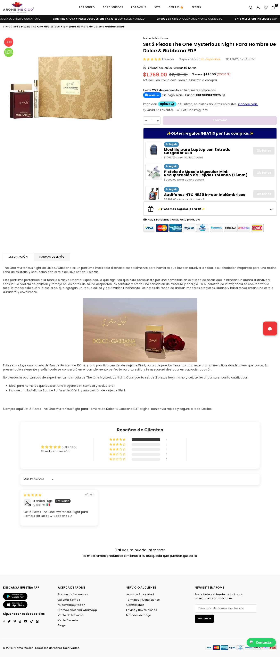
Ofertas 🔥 (175, 7)
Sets (157, 7)
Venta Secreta (68, 620)
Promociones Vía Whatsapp (77, 610)
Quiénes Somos (69, 600)
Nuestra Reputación (71, 605)
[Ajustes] (258, 7)
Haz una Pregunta (194, 110)
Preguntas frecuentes (73, 594)
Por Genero (87, 7)
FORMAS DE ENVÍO (52, 257)
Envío (165, 80)
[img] (32, 495)
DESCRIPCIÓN (18, 257)
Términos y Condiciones (143, 600)
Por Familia (138, 7)
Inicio (6, 26)
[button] (273, 7)
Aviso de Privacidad (140, 594)
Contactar (264, 642)
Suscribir (204, 618)
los (46, 648)
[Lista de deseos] (266, 7)
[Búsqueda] (251, 7)
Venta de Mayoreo (71, 615)
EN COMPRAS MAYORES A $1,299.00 (178, 18)
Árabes (196, 7)
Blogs (61, 625)
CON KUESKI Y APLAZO (88, 18)
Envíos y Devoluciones (141, 610)
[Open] (270, 328)
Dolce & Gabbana (155, 38)
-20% (9, 42)
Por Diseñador (113, 7)
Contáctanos (135, 605)
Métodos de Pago (138, 615)
